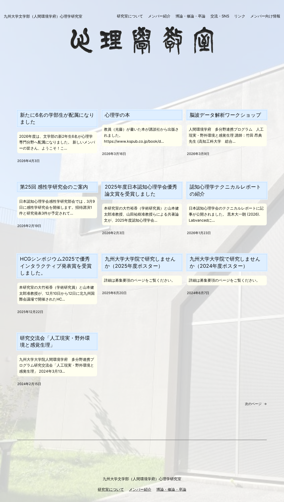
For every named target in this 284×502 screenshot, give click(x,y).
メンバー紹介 (140, 489)
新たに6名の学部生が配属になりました (57, 118)
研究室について (111, 489)
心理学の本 (117, 115)
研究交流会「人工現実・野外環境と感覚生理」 (55, 341)
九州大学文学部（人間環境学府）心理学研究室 (43, 16)
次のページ (256, 404)
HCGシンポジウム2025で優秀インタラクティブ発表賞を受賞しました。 (56, 266)
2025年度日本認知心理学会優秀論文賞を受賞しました (141, 190)
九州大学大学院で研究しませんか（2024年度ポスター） (225, 262)
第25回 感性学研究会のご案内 (54, 187)
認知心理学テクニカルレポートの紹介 (225, 190)
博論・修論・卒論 (171, 489)
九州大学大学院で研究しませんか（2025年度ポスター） (140, 262)
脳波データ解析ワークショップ (225, 115)
